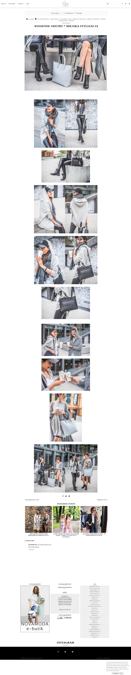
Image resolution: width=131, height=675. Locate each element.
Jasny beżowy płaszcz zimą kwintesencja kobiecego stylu (38, 534)
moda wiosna (55, 19)
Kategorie (12, 3)
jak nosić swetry (43, 19)
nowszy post (102, 499)
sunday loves (94, 611)
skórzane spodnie (93, 19)
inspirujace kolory (93, 624)
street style (93, 593)
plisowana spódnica (94, 629)
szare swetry (63, 20)
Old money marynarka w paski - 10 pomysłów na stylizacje (94, 534)
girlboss (93, 597)
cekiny (93, 622)
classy (94, 602)
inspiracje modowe (93, 600)
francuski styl (94, 635)
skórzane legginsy (79, 19)
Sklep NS (3, 3)
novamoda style (66, 19)
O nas (27, 3)
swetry (103, 19)
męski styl (93, 633)
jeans (93, 620)
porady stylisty (94, 588)
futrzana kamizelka (94, 631)
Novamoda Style (33, 658)
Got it (121, 673)
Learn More (115, 673)
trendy (71, 20)
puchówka (93, 626)
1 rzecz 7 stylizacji (94, 617)
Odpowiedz (31, 549)
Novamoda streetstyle (93, 606)
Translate (79, 13)
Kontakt (20, 3)
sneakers (94, 615)
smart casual (93, 604)
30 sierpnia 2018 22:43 (44, 544)
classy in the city (93, 595)
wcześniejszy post (32, 499)
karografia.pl (106, 658)
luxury (94, 637)
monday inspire (93, 591)
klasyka (94, 608)
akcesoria (93, 613)
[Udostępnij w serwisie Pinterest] (69, 497)
